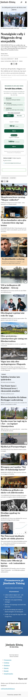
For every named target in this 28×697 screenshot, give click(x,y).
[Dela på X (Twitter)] (14, 64)
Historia (6, 668)
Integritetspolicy (8, 674)
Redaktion (7, 666)
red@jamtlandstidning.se (8, 689)
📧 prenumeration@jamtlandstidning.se (12, 163)
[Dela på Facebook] (11, 64)
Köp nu (14, 131)
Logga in (9, 115)
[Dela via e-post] (16, 64)
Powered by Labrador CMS (14, 694)
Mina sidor (19, 115)
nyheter (12, 178)
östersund (5, 178)
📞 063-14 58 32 (7, 160)
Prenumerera (7, 660)
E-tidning (6, 663)
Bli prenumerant (14, 591)
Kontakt (6, 671)
